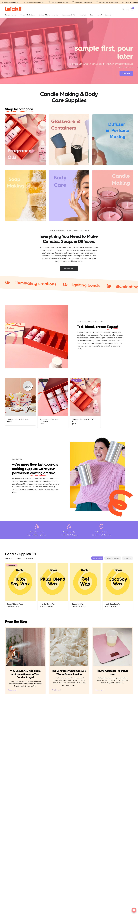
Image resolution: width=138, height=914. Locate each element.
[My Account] (128, 9)
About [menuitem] (99, 15)
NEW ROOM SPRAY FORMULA (93, 2)
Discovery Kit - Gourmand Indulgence (49, 420)
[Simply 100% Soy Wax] (20, 582)
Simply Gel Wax (78, 604)
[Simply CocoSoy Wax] (118, 582)
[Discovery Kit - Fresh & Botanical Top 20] (85, 397)
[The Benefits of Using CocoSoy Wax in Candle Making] (69, 647)
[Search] (124, 9)
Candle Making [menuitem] (10, 15)
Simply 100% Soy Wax (15, 604)
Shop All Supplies (69, 269)
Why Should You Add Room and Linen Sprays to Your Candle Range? (25, 674)
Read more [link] (12, 690)
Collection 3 (127, 558)
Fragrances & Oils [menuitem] (69, 15)
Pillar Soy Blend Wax (47, 604)
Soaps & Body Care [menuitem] (27, 15)
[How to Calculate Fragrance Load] (112, 647)
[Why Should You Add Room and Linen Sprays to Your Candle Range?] (25, 647)
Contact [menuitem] (108, 15)
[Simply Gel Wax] (85, 582)
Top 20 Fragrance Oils (112, 558)
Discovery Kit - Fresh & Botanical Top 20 (84, 420)
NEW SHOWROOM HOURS (44, 2)
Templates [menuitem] (83, 15)
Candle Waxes (97, 558)
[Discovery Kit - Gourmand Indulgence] (53, 397)
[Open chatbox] (134, 910)
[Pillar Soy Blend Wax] (53, 582)
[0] (131, 9)
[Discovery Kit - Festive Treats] (20, 397)
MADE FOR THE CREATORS (68, 2)
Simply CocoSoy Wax (112, 604)
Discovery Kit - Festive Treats (17, 419)
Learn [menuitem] (92, 15)
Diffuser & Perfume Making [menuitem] (48, 15)
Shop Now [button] (126, 73)
